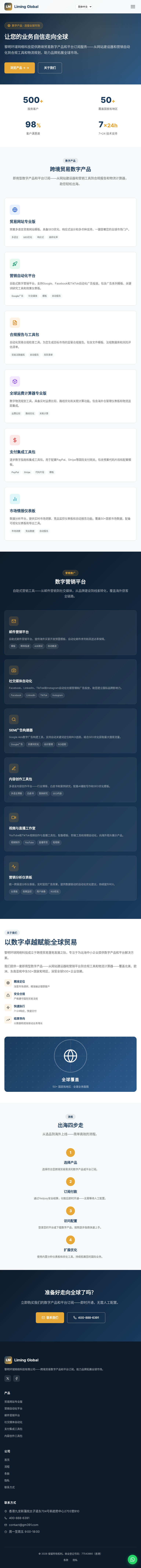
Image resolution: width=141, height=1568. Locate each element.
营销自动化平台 (13, 1408)
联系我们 (52, 1317)
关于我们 (50, 68)
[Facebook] (16, 1378)
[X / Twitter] (7, 1378)
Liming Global (22, 6)
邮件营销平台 (12, 1415)
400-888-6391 (88, 1317)
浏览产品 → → (19, 68)
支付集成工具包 (13, 1428)
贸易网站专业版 (13, 1401)
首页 (7, 1459)
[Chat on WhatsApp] (132, 1559)
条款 (7, 1473)
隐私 (7, 1480)
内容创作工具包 (13, 1435)
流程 (7, 1466)
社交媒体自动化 (13, 1422)
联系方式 (9, 1487)
